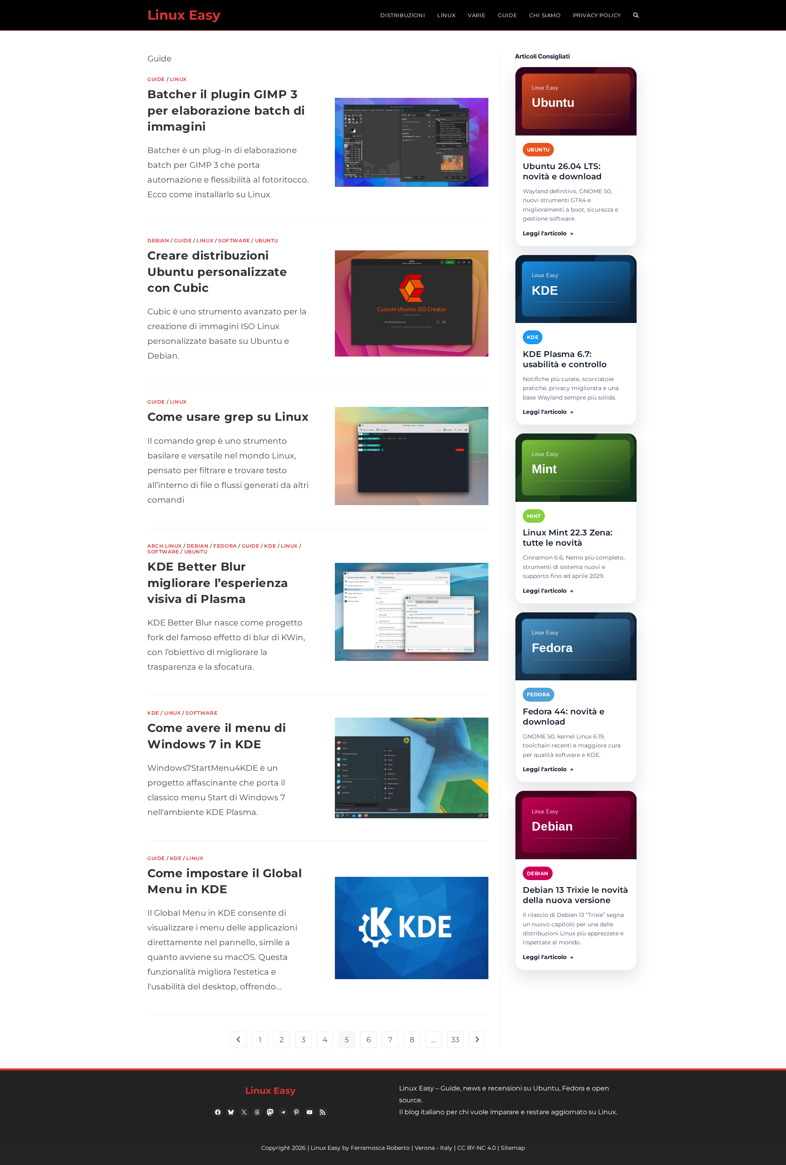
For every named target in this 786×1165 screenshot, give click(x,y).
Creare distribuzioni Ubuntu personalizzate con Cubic (217, 271)
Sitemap (513, 1147)
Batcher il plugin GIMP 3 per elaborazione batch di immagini (226, 110)
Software (234, 240)
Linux (178, 79)
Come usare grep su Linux (228, 417)
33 (455, 1039)
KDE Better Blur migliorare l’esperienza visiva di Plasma (217, 582)
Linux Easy (183, 15)
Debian (158, 240)
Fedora (225, 546)
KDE (270, 546)
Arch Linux (164, 546)
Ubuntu (266, 240)
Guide (156, 79)
